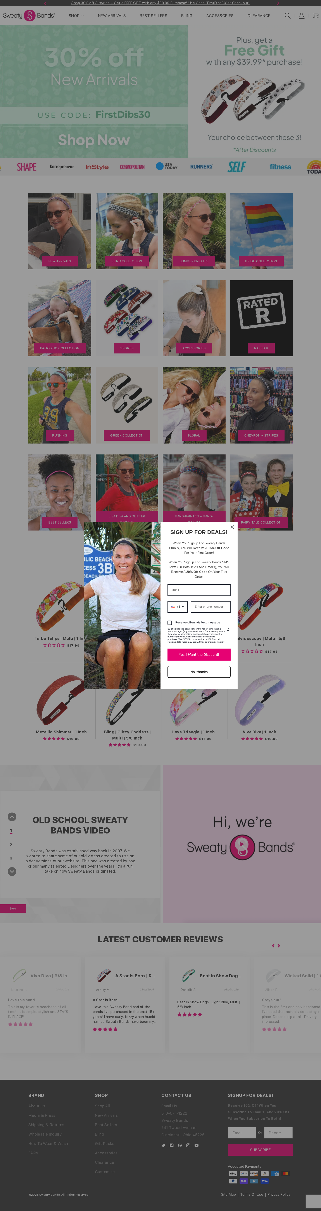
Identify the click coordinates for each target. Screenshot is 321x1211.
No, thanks (199, 672)
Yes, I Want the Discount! (199, 654)
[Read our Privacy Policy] (228, 629)
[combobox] (177, 607)
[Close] (232, 527)
